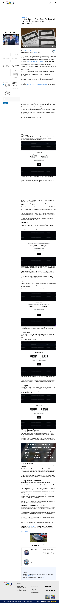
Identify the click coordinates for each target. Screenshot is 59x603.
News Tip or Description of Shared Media (6, 66)
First (3, 62)
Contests (37, 2)
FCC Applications (20, 589)
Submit (5, 103)
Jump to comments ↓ (25, 531)
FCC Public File (20, 586)
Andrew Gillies (25, 50)
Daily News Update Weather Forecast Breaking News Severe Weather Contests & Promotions (35, 589)
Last (12, 62)
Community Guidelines (21, 584)
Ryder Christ (30, 50)
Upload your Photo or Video (15, 66)
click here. (48, 555)
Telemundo (29, 2)
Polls (45, 2)
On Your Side (31, 526)
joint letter (52, 494)
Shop (34, 2)
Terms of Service (20, 582)
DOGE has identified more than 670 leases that (34, 61)
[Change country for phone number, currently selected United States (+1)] (13, 54)
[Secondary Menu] (4, 2)
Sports (24, 2)
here (43, 577)
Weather (20, 2)
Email (4, 51)
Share (41, 2)
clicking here (30, 575)
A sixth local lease (24, 465)
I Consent (15, 85)
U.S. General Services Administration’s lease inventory (37, 84)
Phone (13, 51)
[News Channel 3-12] (10, 3)
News (16, 2)
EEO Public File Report (21, 587)
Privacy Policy (19, 583)
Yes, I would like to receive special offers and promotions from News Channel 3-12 (7, 91)
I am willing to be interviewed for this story (7, 85)
